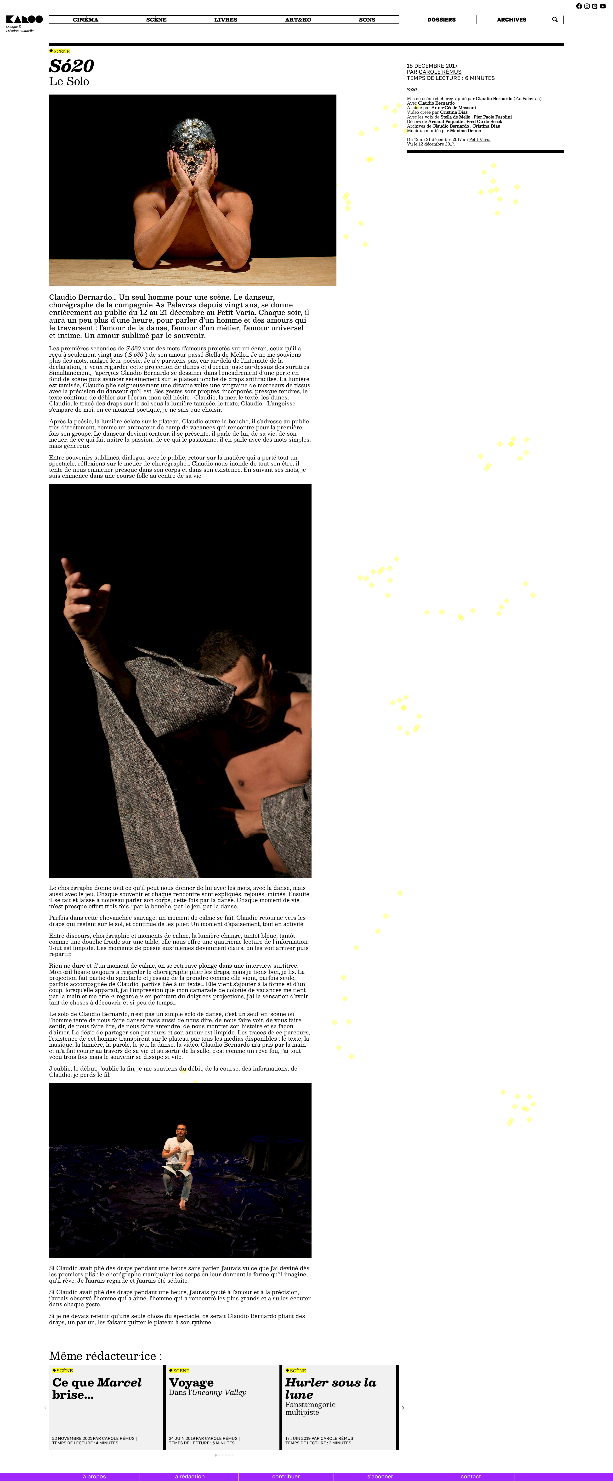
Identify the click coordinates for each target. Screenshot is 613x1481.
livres (225, 19)
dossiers (441, 19)
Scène (62, 51)
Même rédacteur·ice (102, 1355)
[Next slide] (403, 1407)
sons (367, 19)
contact (471, 1476)
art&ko (298, 19)
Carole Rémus (118, 1438)
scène (156, 19)
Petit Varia (480, 139)
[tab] (216, 1455)
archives (511, 19)
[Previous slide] (46, 1407)
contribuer (286, 1476)
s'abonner (380, 1476)
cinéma (85, 19)
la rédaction (189, 1476)
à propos (94, 1476)
